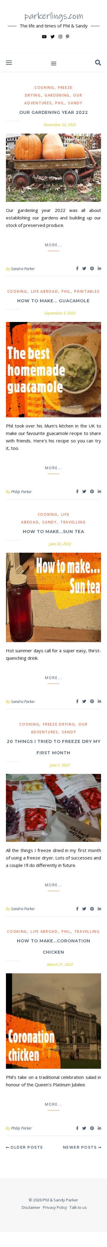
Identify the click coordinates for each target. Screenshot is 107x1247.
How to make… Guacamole (53, 300)
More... (53, 244)
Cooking (44, 87)
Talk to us (78, 1207)
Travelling (73, 522)
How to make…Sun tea (53, 531)
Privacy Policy (55, 1207)
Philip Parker (21, 491)
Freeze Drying (59, 724)
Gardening (57, 95)
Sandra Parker (23, 268)
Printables (87, 291)
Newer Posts (80, 1147)
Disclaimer (31, 1207)
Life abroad (44, 291)
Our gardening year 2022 (53, 112)
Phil (59, 103)
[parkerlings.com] (53, 27)
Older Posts (26, 1147)
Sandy (75, 103)
